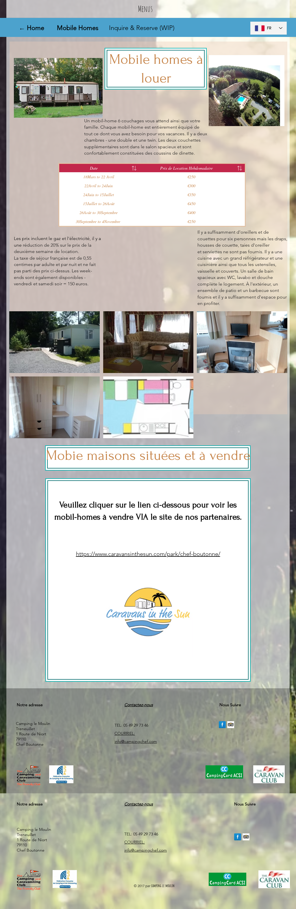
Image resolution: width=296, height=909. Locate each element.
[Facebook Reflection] (222, 724)
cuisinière (207, 264)
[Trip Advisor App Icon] (230, 724)
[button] (54, 342)
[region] (148, 580)
